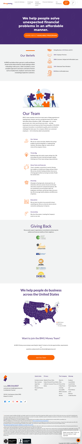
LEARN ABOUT (41, 35)
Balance (36, 386)
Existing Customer (39, 380)
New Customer (38, 382)
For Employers (59, 2)
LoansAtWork (71, 382)
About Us (61, 380)
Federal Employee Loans (38, 3)
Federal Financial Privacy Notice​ (51, 382)
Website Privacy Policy (49, 380)
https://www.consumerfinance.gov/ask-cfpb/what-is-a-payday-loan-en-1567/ (18, 424)
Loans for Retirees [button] (20, 2)
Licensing (61, 387)
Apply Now (66, 2)
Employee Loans (30, 2)
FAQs (60, 382)
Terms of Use (62, 384)
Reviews (61, 395)
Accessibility (62, 389)
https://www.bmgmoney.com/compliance (40, 420)
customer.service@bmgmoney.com (13, 388)
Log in (73, 2)
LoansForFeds (71, 384)
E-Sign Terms (62, 386)
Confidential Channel (9, 390)
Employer (70, 380)
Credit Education (72, 395)
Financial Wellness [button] (48, 2)
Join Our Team (41, 358)
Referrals (70, 393)
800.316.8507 (13, 386)
